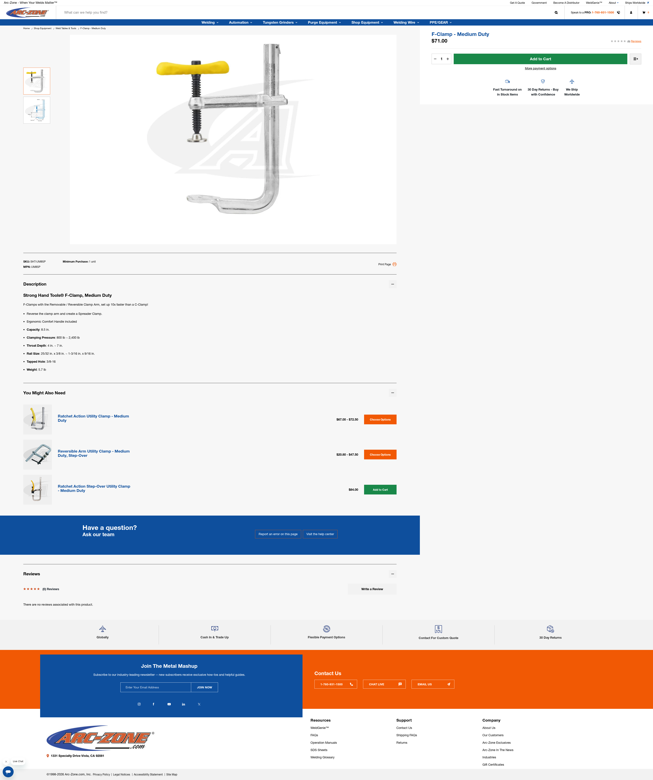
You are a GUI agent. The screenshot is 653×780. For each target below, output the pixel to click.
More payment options (540, 68)
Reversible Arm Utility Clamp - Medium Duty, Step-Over (94, 453)
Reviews (636, 41)
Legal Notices (122, 774)
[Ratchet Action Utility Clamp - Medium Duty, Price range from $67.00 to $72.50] (37, 419)
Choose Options (380, 419)
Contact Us (404, 728)
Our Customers (493, 735)
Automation (238, 22)
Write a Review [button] (372, 589)
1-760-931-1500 (603, 12)
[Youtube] (169, 704)
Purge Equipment (322, 22)
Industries (489, 757)
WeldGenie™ (320, 728)
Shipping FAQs (406, 735)
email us (425, 684)
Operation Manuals (324, 743)
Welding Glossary (322, 757)
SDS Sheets (319, 750)
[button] (102, 630)
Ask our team (98, 534)
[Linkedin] (183, 704)
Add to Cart (380, 489)
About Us (488, 728)
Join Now (204, 687)
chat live (376, 684)
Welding (208, 22)
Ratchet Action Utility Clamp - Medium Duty (93, 418)
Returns (401, 743)
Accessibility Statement (148, 774)
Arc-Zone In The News (497, 750)
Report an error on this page (278, 534)
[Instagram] (139, 704)
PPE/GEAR (439, 22)
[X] (199, 704)
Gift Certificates (493, 765)
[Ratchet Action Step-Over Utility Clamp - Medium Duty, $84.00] (37, 489)
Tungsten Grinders (278, 22)
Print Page (384, 264)
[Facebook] (153, 704)
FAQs (314, 735)
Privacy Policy (101, 774)
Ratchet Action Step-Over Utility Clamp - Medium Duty (94, 488)
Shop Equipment (365, 22)
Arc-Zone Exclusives (496, 743)
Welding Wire (404, 22)
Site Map (171, 774)
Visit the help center (320, 534)
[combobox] (310, 12)
